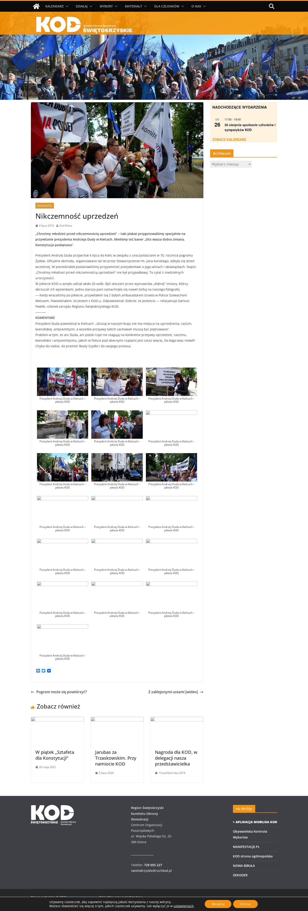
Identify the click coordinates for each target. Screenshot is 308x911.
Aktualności (44, 205)
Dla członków (166, 6)
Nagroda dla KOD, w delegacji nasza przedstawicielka (176, 758)
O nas (196, 6)
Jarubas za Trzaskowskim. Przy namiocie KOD (115, 758)
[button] (66, 6)
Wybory (106, 6)
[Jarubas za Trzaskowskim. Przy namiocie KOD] (117, 720)
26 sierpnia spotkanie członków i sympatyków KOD (250, 127)
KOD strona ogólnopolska (253, 856)
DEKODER (240, 875)
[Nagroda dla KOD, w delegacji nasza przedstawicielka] (176, 720)
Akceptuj (218, 904)
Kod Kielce (66, 225)
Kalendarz (54, 6)
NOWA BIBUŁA (244, 865)
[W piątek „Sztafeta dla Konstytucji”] (57, 720)
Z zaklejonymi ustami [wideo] (173, 691)
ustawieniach (184, 906)
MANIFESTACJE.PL (246, 847)
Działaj (81, 6)
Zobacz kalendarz (229, 139)
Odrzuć (245, 904)
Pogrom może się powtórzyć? (61, 691)
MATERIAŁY (133, 6)
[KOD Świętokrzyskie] (36, 6)
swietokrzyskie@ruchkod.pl (151, 870)
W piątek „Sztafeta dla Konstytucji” (54, 755)
